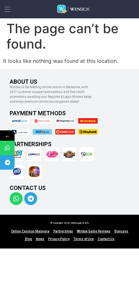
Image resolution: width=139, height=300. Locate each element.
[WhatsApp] (7, 148)
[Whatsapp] (16, 198)
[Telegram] (30, 198)
